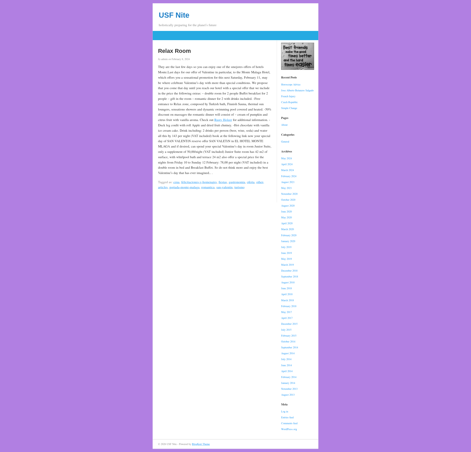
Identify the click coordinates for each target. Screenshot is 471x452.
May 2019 (286, 259)
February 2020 (288, 235)
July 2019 (286, 247)
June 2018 (286, 288)
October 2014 (288, 341)
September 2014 (289, 347)
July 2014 (286, 359)
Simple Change (289, 108)
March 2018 (287, 300)
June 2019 (286, 253)
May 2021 (286, 188)
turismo (239, 187)
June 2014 (286, 365)
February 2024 (288, 176)
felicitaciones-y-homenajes (199, 182)
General (285, 141)
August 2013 (288, 394)
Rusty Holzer (223, 119)
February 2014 (288, 377)
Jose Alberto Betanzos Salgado (297, 90)
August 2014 (288, 353)
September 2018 (289, 276)
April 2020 (287, 223)
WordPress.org (289, 429)
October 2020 (288, 199)
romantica (208, 187)
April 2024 (287, 164)
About (284, 124)
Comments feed (289, 423)
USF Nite (174, 15)
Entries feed (287, 417)
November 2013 (289, 389)
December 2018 (289, 270)
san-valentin (224, 187)
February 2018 (288, 306)
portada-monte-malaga (184, 187)
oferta (250, 182)
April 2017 (287, 318)
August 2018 (288, 282)
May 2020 (286, 217)
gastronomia (237, 182)
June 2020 (286, 211)
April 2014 (287, 371)
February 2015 (288, 335)
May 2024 (286, 158)
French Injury (288, 96)
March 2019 (287, 264)
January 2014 (288, 383)
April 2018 (287, 294)
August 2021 (288, 182)
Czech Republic (289, 102)
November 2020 (289, 194)
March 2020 (287, 229)
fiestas (223, 182)
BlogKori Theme (201, 444)
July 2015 (286, 329)
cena (176, 182)
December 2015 (289, 324)
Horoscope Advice (290, 84)
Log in (284, 411)
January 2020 (288, 241)
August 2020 (288, 205)
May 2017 (286, 312)
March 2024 (287, 170)
